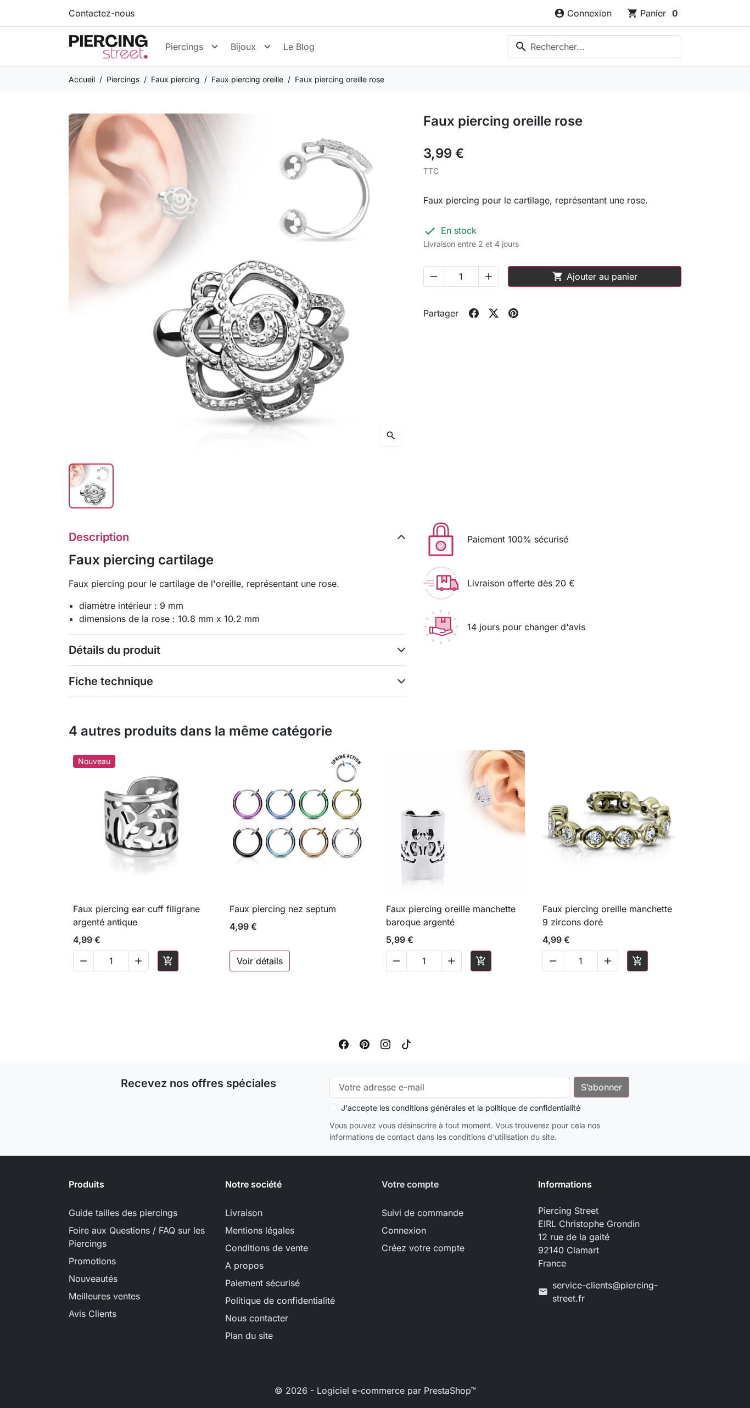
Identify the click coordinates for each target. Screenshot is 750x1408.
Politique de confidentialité (280, 1300)
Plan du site (249, 1335)
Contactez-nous (102, 13)
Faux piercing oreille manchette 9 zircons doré (607, 915)
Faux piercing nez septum (283, 908)
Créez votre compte (423, 1247)
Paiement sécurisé (262, 1282)
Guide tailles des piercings (123, 1212)
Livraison (243, 1212)
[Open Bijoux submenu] (267, 46)
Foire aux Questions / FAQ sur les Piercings (137, 1237)
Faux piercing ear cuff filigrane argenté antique (136, 915)
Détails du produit (114, 650)
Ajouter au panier (594, 276)
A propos (244, 1265)
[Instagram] (385, 1044)
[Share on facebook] (474, 313)
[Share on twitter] (493, 313)
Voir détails (260, 960)
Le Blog (299, 46)
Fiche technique (111, 681)
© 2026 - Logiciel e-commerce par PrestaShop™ (375, 1390)
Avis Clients (92, 1313)
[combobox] (594, 46)
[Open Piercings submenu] (215, 46)
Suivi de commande (422, 1212)
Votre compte (410, 1184)
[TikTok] (406, 1044)
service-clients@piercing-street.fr (605, 1292)
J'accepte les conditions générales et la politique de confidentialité (460, 1107)
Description (99, 537)
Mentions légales (259, 1230)
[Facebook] (343, 1044)
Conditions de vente (266, 1247)
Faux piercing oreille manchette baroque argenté (451, 915)
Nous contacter (256, 1318)
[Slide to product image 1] (91, 485)
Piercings (184, 46)
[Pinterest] (364, 1044)
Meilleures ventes (104, 1296)
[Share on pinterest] (513, 313)
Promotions (92, 1261)
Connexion (404, 1230)
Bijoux (243, 46)
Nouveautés (93, 1278)
